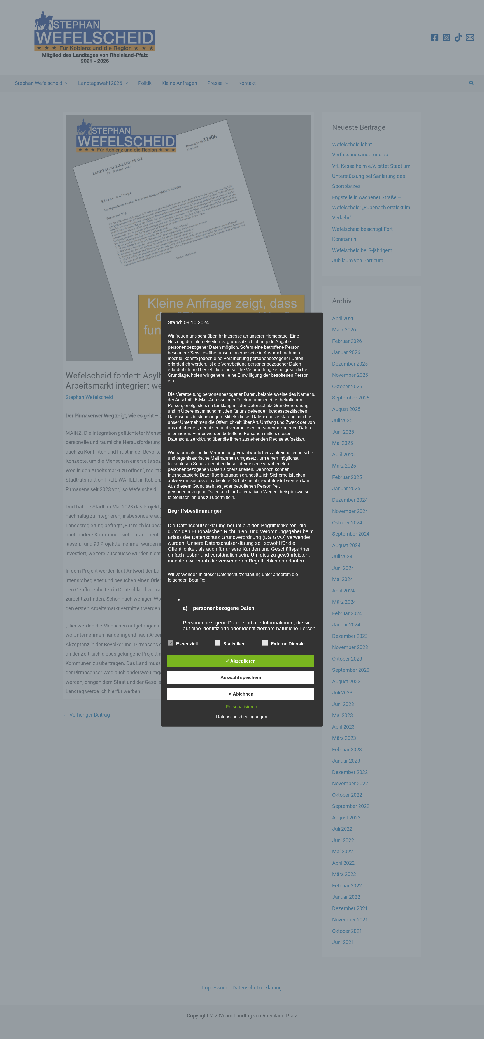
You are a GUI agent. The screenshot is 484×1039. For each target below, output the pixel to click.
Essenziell (187, 643)
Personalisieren (241, 707)
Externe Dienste (288, 643)
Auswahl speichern (240, 677)
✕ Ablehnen (240, 694)
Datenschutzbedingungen (241, 716)
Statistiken (234, 643)
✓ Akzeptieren (241, 661)
